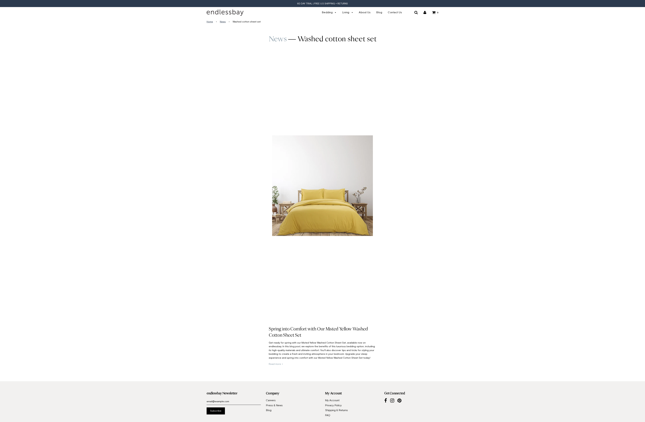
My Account (332, 400)
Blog (379, 12)
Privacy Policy (333, 405)
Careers (271, 400)
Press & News (274, 405)
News (223, 21)
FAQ (327, 415)
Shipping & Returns (336, 410)
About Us (365, 12)
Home (210, 21)
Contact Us (395, 12)
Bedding (327, 12)
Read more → (276, 364)
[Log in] (424, 12)
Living (346, 12)
